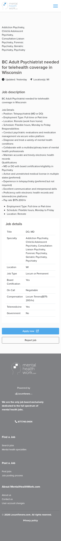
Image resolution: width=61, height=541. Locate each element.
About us (6, 495)
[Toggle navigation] (55, 5)
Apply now (29, 331)
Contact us (7, 499)
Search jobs (8, 445)
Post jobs (6, 471)
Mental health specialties (14, 449)
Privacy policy (30, 520)
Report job (30, 340)
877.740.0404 (24, 421)
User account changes (13, 503)
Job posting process (12, 475)
